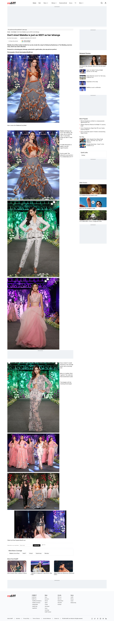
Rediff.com (68, 618)
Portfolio (59, 604)
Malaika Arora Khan (14, 553)
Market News (60, 600)
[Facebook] (97, 618)
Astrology (47, 610)
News (45, 3)
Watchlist (60, 602)
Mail (40, 3)
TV (75, 3)
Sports (46, 602)
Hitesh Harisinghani (13, 38)
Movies (46, 600)
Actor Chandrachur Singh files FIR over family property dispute (93, 128)
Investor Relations (47, 618)
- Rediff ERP (34, 608)
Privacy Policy (26, 618)
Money (53, 3)
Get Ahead (13, 32)
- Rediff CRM (34, 606)
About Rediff (10, 618)
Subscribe (36, 545)
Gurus (70, 3)
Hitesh (31, 553)
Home (34, 3)
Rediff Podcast (48, 611)
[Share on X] (94, 618)
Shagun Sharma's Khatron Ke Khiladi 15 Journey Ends (93, 125)
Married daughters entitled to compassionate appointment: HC (92, 121)
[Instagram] (100, 618)
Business (47, 599)
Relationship (73, 602)
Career (72, 600)
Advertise (18, 618)
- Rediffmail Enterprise (36, 600)
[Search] (101, 3)
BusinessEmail (63, 3)
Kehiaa (83, 155)
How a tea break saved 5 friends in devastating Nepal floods (93, 132)
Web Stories (83, 182)
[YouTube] (103, 618)
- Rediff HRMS (35, 604)
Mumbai (47, 553)
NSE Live (59, 599)
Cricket (46, 604)
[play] (93, 189)
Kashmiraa (38, 553)
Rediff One (34, 599)
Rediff (24, 553)
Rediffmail (34, 597)
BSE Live (59, 597)
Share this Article (14, 41)
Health (72, 597)
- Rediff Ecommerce (36, 602)
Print (44, 544)
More (80, 3)
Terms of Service (36, 618)
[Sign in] (105, 3)
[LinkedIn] (106, 618)
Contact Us (56, 618)
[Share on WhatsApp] (92, 618)
